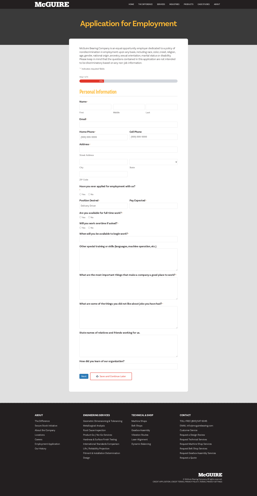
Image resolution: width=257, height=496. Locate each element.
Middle (116, 112)
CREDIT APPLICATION (161, 482)
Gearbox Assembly (140, 430)
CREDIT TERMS (177, 482)
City (81, 167)
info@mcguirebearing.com (200, 425)
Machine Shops (139, 421)
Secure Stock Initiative (46, 425)
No (92, 194)
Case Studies (204, 4)
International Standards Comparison (101, 444)
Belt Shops (136, 425)
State (132, 167)
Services (161, 4)
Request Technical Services (193, 439)
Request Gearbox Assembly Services (198, 453)
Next (83, 376)
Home (131, 4)
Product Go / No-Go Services (97, 434)
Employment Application (47, 444)
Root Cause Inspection (94, 430)
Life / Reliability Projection (96, 448)
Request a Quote (188, 457)
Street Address (86, 155)
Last (148, 112)
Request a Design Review (192, 434)
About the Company (45, 430)
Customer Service (188, 430)
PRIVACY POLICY (192, 482)
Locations (40, 434)
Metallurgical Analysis (94, 425)
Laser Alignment (139, 439)
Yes (83, 194)
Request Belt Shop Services (193, 448)
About (217, 4)
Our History (40, 448)
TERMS (203, 482)
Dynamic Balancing (141, 444)
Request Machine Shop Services (196, 444)
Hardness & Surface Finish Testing (100, 439)
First (81, 112)
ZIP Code (83, 179)
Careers (38, 439)
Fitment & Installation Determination (101, 453)
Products (188, 4)
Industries (174, 4)
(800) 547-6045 (199, 421)
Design (86, 457)
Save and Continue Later (112, 376)
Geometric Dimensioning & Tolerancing (102, 421)
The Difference (145, 4)
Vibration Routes (139, 434)
